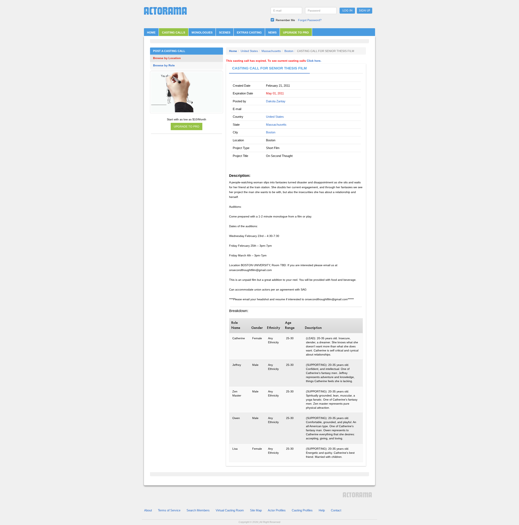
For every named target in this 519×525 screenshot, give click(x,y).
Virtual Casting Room (230, 510)
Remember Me (285, 20)
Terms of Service (169, 510)
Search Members (198, 510)
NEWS (272, 32)
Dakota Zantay (275, 101)
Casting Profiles (302, 510)
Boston (288, 51)
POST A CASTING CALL (169, 51)
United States (249, 51)
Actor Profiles (277, 510)
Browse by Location (167, 58)
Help (322, 510)
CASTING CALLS (173, 32)
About (148, 510)
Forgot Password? (310, 20)
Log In (347, 10)
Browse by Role (164, 65)
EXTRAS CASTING (249, 32)
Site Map (256, 510)
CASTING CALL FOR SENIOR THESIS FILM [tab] (269, 68)
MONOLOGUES (202, 32)
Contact (336, 510)
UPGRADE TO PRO (296, 32)
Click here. (314, 60)
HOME (151, 32)
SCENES (224, 32)
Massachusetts (271, 51)
